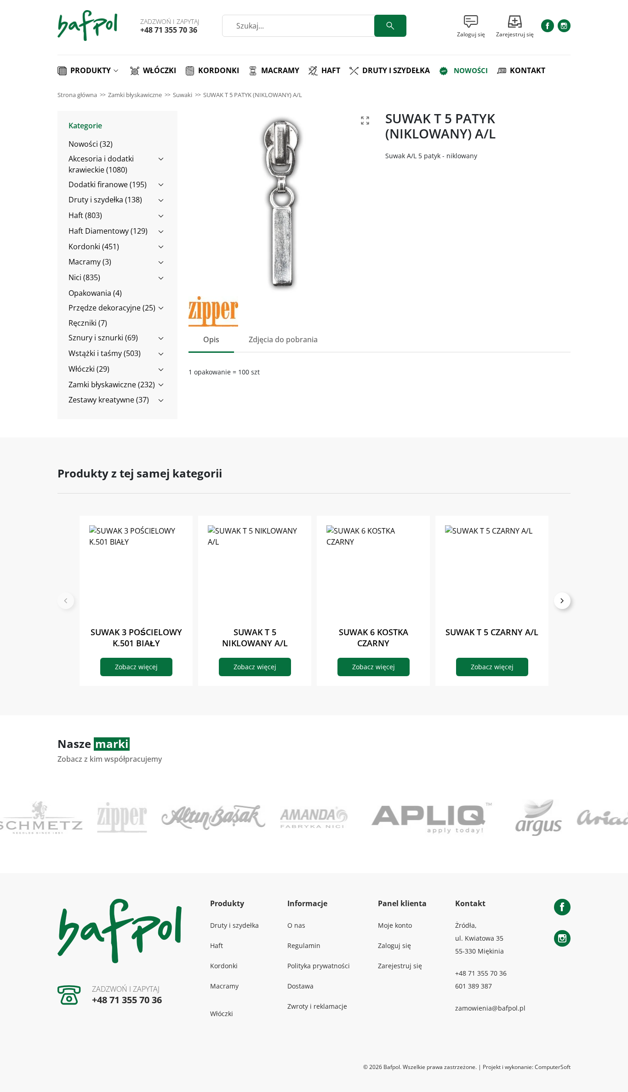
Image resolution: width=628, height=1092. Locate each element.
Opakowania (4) (95, 293)
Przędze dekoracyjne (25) (112, 308)
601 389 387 (473, 986)
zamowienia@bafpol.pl (490, 1008)
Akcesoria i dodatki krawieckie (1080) (101, 164)
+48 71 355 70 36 (168, 30)
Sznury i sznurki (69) (103, 338)
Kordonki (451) (94, 246)
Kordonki (224, 965)
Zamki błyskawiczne (135, 95)
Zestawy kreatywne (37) (109, 400)
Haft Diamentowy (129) (108, 231)
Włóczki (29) (89, 369)
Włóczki (221, 1013)
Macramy (224, 986)
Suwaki (182, 95)
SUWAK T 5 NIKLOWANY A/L (255, 637)
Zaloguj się (394, 945)
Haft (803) (85, 215)
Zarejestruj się (400, 965)
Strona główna (77, 95)
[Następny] (562, 600)
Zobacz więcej (136, 666)
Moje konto (395, 925)
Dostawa (300, 986)
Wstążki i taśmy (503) (105, 353)
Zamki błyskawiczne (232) (112, 384)
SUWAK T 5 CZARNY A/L (491, 632)
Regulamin (303, 945)
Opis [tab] (211, 339)
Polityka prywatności (318, 965)
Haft (216, 945)
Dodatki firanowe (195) (108, 184)
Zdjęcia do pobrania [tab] (283, 339)
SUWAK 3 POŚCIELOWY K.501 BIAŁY (136, 637)
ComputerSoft (553, 1067)
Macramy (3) (90, 262)
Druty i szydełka (234, 925)
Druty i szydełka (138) (105, 200)
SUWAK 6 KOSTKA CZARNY (373, 637)
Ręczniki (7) (88, 323)
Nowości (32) (91, 144)
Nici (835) (84, 277)
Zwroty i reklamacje (317, 1006)
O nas (296, 925)
